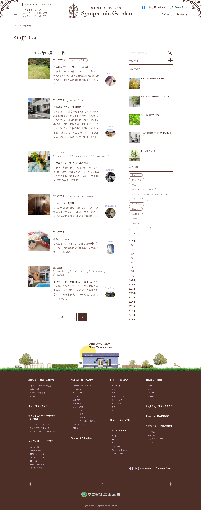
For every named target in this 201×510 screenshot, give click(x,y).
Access (32, 396)
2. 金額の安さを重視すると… (41, 428)
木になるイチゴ (148, 150)
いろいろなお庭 (79, 406)
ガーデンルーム (118, 403)
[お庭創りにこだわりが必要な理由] (39, 161)
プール (75, 396)
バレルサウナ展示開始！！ (67, 203)
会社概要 (151, 431)
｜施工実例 (82, 379)
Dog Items (116, 446)
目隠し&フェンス (80, 424)
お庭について (62, 156)
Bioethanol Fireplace (120, 450)
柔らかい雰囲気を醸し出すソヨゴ (156, 96)
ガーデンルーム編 (37, 457)
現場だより (136, 223)
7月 (132, 249)
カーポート (77, 410)
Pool (114, 436)
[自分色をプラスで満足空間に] (39, 108)
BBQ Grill (115, 439)
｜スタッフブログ (159, 406)
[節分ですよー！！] (39, 240)
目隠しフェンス (118, 396)
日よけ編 (33, 461)
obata (110, 241)
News (150, 389)
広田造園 (135, 213)
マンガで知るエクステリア (40, 441)
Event (150, 385)
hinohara (110, 288)
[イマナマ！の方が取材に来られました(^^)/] (39, 276)
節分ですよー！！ (62, 239)
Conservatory (117, 453)
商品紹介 (91, 196)
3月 (132, 266)
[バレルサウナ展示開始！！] (39, 204)
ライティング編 (36, 468)
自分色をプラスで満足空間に (68, 107)
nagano (110, 170)
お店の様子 (74, 196)
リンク (150, 442)
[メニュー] (15, 13)
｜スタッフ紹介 (38, 406)
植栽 (113, 410)
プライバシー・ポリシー (157, 438)
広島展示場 (34, 389)
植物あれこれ (137, 218)
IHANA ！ (136, 175)
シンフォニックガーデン (142, 189)
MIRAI (110, 73)
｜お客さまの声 (157, 415)
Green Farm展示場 (37, 392)
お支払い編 (34, 447)
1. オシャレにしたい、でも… (41, 424)
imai (110, 126)
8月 (132, 244)
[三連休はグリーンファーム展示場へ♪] (39, 68)
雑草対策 (76, 399)
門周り (75, 428)
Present (151, 392)
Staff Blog (26, 25)
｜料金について (120, 379)
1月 (132, 275)
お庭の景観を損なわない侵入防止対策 (156, 134)
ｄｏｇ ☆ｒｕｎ (140, 228)
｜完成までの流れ (120, 420)
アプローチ (116, 389)
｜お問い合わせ (159, 425)
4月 (132, 262)
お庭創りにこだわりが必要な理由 (71, 163)
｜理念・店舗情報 (41, 379)
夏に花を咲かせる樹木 (151, 114)
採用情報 (151, 435)
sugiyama (110, 205)
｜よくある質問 (81, 437)
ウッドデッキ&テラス (81, 417)
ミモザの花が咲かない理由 (153, 78)
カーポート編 (35, 450)
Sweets (151, 396)
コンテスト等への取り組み (40, 385)
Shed (114, 443)
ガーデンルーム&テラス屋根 (84, 421)
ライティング (78, 414)
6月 (132, 253)
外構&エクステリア (80, 403)
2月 (132, 271)
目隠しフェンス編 (37, 454)
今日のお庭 (74, 100)
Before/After (78, 389)
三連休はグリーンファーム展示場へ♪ (73, 67)
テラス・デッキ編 (37, 464)
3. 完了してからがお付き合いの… (43, 431)
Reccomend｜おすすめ (82, 385)
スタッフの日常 (77, 60)
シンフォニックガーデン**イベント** (147, 194)
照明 (113, 406)
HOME (17, 25)
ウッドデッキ (117, 399)
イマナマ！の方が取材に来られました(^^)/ (76, 282)
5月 (132, 258)
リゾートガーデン (80, 392)
